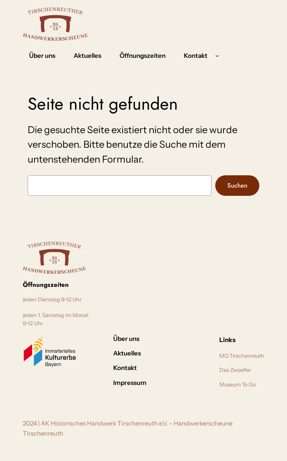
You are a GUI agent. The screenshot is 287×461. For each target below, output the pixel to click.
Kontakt (195, 55)
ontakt (175, 338)
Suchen (237, 185)
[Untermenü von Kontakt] (217, 55)
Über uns (152, 338)
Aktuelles (155, 353)
